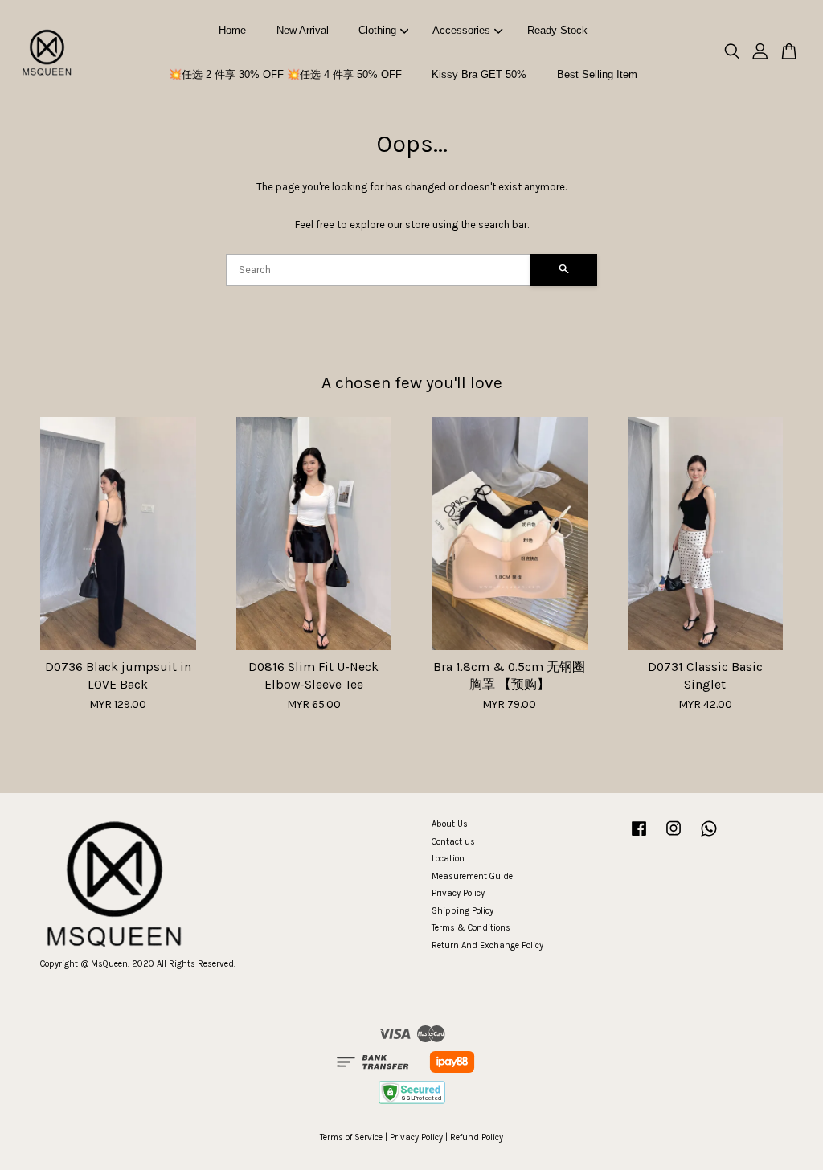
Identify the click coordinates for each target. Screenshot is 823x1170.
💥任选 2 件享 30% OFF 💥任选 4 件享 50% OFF (285, 74)
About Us (450, 824)
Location (448, 858)
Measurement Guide (472, 876)
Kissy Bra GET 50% (479, 74)
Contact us (453, 842)
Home (232, 30)
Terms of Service (351, 1137)
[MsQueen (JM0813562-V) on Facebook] (639, 837)
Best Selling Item (597, 74)
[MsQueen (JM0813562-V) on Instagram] (673, 837)
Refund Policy (476, 1137)
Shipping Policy (462, 911)
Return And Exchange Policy (487, 945)
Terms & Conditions (471, 927)
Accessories (461, 30)
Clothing (377, 30)
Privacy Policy (458, 893)
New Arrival (302, 30)
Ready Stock (557, 30)
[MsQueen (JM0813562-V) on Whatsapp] (709, 837)
